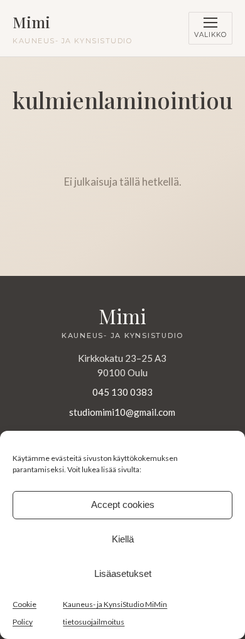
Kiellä (123, 539)
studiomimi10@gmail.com (122, 412)
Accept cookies (123, 504)
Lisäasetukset (122, 573)
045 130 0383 (122, 392)
